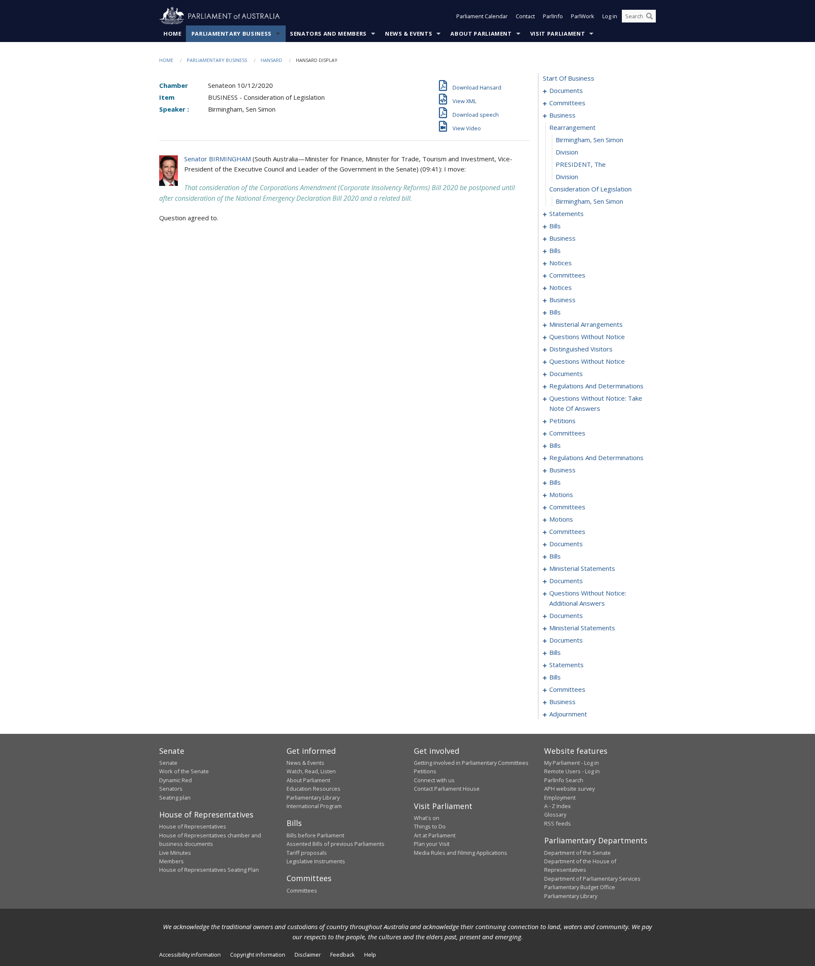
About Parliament (480, 33)
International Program (314, 806)
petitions (562, 420)
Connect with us (434, 780)
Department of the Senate (577, 852)
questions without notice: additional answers (587, 598)
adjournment (568, 714)
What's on (426, 818)
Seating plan (175, 797)
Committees (302, 890)
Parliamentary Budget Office (579, 887)
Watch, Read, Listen (311, 771)
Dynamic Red (175, 780)
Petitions (425, 771)
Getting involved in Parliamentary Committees (471, 763)
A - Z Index (557, 806)
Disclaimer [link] (308, 954)
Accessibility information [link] (190, 954)
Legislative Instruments (316, 861)
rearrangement (572, 127)
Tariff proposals (307, 852)
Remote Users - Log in (572, 771)
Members (171, 861)
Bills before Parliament (315, 835)
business (562, 115)
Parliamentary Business (231, 33)
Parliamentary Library (313, 797)
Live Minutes (175, 852)
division (567, 152)
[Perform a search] (649, 16)
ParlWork (582, 16)
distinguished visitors (581, 349)
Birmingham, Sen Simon (589, 139)
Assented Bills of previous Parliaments (336, 844)
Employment (560, 797)
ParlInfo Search (563, 780)
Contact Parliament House (447, 788)
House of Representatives (192, 826)
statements (566, 213)
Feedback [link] (342, 954)
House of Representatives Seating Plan (209, 869)
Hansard (271, 60)
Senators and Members (328, 33)
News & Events (408, 33)
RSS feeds (557, 823)
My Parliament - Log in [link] (571, 763)
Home (172, 33)
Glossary (555, 814)
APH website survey (569, 788)
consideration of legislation (590, 189)
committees (567, 102)
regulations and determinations (596, 386)
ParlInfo (553, 16)
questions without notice (587, 336)
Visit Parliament (557, 33)
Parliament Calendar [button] (482, 16)
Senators (171, 788)
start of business (568, 78)
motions (561, 494)
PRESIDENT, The (581, 164)
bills (555, 226)
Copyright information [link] (257, 954)
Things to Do (430, 826)
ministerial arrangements (586, 324)
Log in (609, 16)
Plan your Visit (432, 844)
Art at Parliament (434, 835)
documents (566, 90)
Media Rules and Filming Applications (460, 852)
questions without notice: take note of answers (595, 403)
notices (560, 262)
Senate (168, 763)
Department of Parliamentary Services (592, 878)
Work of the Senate (184, 771)
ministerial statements (582, 568)
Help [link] (370, 954)
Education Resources (313, 788)
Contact (525, 16)
